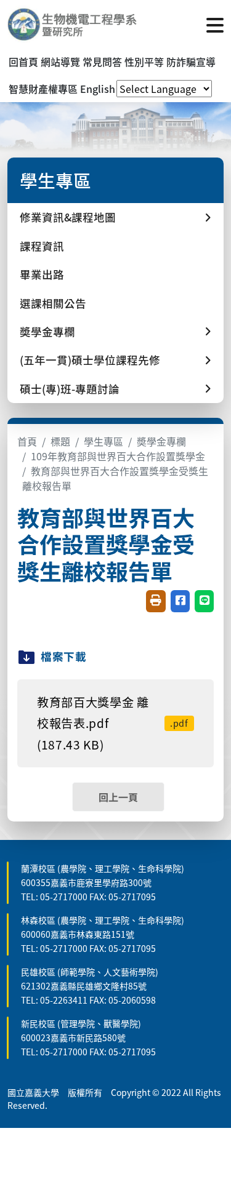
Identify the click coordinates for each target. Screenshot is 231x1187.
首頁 (27, 441)
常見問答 (102, 61)
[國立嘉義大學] (73, 24)
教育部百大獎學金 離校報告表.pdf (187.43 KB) (112, 723)
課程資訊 (42, 246)
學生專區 (103, 441)
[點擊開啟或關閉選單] (215, 24)
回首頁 (23, 61)
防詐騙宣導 (191, 61)
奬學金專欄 (161, 441)
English (97, 88)
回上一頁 (118, 796)
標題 (60, 441)
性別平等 (144, 61)
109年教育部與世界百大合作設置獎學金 (118, 456)
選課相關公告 (53, 303)
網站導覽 (60, 61)
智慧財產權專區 (43, 88)
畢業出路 (42, 274)
